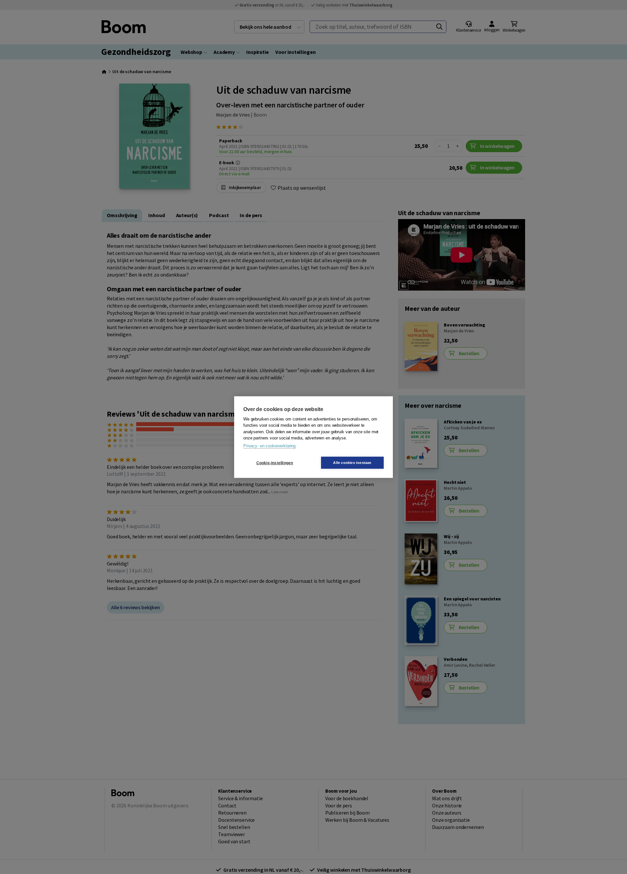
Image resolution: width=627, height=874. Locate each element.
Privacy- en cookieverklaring (269, 445)
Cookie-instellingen (274, 462)
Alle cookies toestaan (352, 463)
